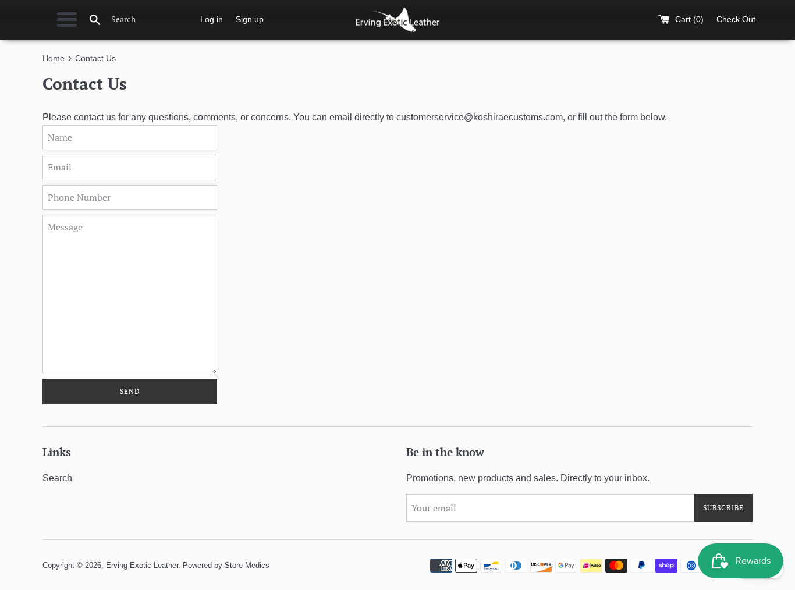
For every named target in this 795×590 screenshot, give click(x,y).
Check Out (735, 19)
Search (57, 478)
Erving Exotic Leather (142, 565)
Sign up (250, 19)
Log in (211, 19)
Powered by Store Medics (226, 565)
